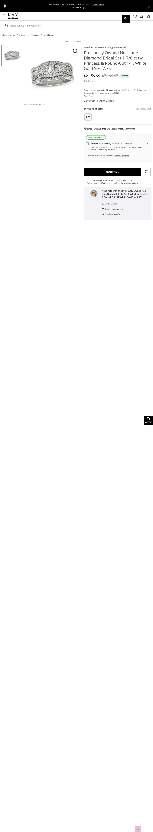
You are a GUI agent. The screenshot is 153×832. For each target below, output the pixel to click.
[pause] (4, 6)
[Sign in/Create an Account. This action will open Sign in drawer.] (141, 16)
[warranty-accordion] (148, 143)
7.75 (88, 117)
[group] (11, 55)
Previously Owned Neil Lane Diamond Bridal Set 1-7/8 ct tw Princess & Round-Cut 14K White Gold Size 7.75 (115, 60)
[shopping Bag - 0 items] (149, 17)
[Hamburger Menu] (4, 16)
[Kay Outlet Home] (13, 16)
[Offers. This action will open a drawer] (125, 19)
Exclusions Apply (90, 81)
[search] (6, 25)
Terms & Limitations (121, 156)
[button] (149, 6)
